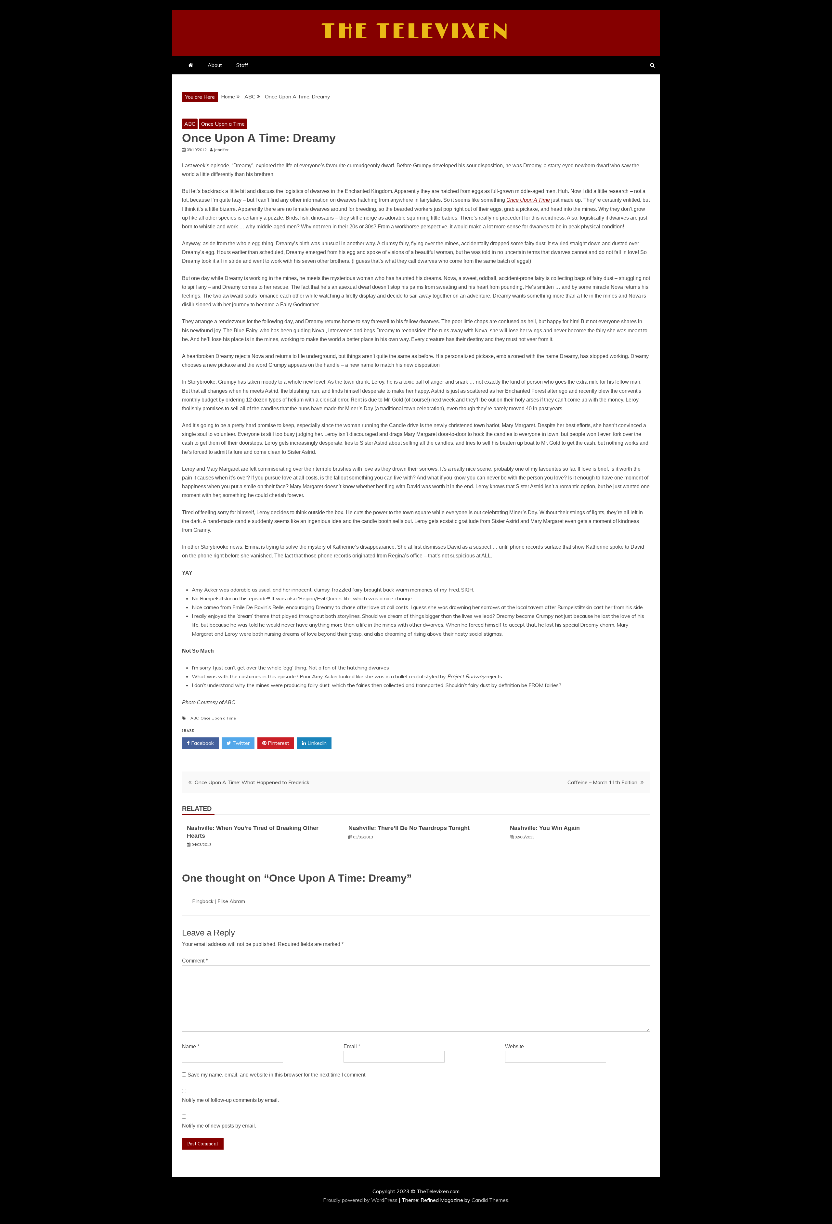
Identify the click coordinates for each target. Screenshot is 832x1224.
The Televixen (416, 32)
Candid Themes (490, 1200)
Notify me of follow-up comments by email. (230, 1100)
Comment (195, 960)
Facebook (202, 743)
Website (514, 1046)
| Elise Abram (229, 901)
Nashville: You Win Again (545, 828)
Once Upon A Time (528, 200)
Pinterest (277, 743)
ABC (189, 124)
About (215, 65)
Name (190, 1046)
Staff (242, 65)
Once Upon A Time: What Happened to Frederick (252, 782)
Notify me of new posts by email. (219, 1125)
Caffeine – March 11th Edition (602, 782)
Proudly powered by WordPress (361, 1200)
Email (352, 1046)
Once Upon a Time (223, 124)
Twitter (240, 743)
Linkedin (316, 743)
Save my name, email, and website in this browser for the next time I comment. (277, 1074)
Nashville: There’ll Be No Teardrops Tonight (409, 828)
